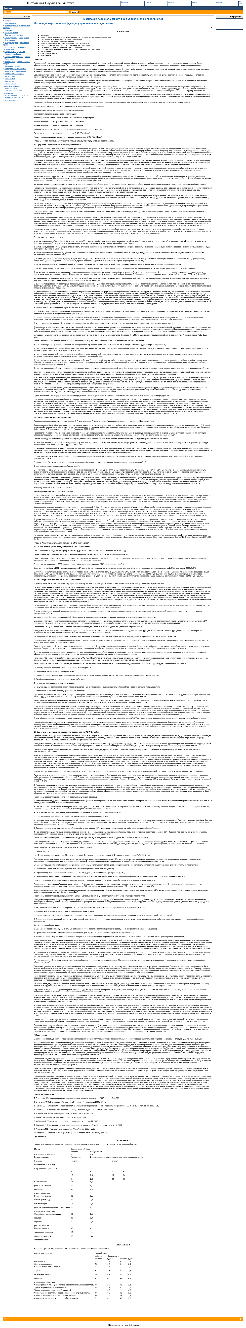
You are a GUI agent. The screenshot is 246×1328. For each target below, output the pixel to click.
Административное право (15, 71)
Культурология (11, 40)
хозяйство (8, 93)
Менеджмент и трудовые (15, 47)
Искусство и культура (14, 35)
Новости (148, 2)
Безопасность (10, 84)
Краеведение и (11, 38)
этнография (24, 38)
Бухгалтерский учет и (14, 95)
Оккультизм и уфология (15, 52)
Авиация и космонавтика (15, 69)
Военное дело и (11, 25)
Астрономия (10, 79)
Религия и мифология (14, 54)
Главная (8, 8)
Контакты (219, 2)
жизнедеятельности (12, 86)
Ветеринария (10, 100)
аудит (26, 95)
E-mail (240, 2)
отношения (9, 49)
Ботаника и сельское (13, 91)
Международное (11, 43)
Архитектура (10, 76)
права (27, 57)
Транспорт (9, 59)
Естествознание (11, 32)
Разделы (171, 2)
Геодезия (8, 30)
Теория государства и (14, 57)
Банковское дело (12, 81)
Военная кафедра (12, 66)
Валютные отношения (14, 98)
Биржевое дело (11, 23)
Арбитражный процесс (14, 74)
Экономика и (10, 62)
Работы (194, 2)
